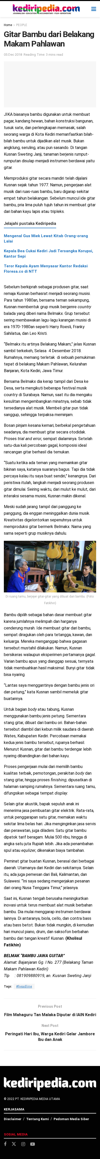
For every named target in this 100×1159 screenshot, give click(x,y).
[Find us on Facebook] (5, 1144)
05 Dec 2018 (13, 54)
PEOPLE (21, 25)
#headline (24, 986)
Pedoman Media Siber (71, 1119)
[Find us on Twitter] (14, 1144)
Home (8, 25)
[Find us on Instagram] (23, 1144)
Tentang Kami (37, 1119)
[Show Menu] (93, 9)
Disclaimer (13, 1119)
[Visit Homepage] (46, 9)
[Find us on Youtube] (32, 1144)
